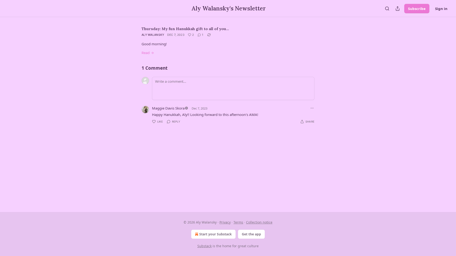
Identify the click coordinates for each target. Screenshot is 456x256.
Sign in (441, 8)
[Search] (387, 8)
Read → (148, 52)
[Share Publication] (397, 8)
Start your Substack (215, 234)
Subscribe (417, 8)
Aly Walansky (153, 35)
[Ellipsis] (312, 108)
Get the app (251, 234)
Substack (204, 246)
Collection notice (259, 222)
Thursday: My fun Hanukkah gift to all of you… (185, 28)
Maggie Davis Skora (168, 108)
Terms (238, 222)
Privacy (225, 222)
